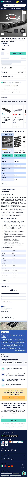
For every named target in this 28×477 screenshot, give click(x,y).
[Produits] (2, 5)
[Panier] (24, 1)
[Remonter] (22, 466)
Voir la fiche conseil (19, 350)
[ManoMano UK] (5, 466)
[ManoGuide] (24, 473)
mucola (6, 97)
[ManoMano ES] (12, 466)
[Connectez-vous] (21, 1)
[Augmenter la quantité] (8, 53)
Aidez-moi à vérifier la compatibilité (10, 85)
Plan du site (16, 473)
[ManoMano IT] (2, 466)
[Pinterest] (9, 450)
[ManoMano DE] (9, 466)
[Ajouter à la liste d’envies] (24, 34)
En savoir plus (15, 427)
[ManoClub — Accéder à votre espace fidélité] (17, 1)
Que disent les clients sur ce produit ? (11, 89)
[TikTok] (15, 450)
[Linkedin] (2, 450)
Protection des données (15, 475)
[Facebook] (5, 450)
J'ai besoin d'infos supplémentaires (10, 92)
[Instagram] (12, 450)
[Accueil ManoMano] (7, 1)
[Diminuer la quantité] (2, 53)
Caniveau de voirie (5, 356)
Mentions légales (5, 475)
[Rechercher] (5, 5)
